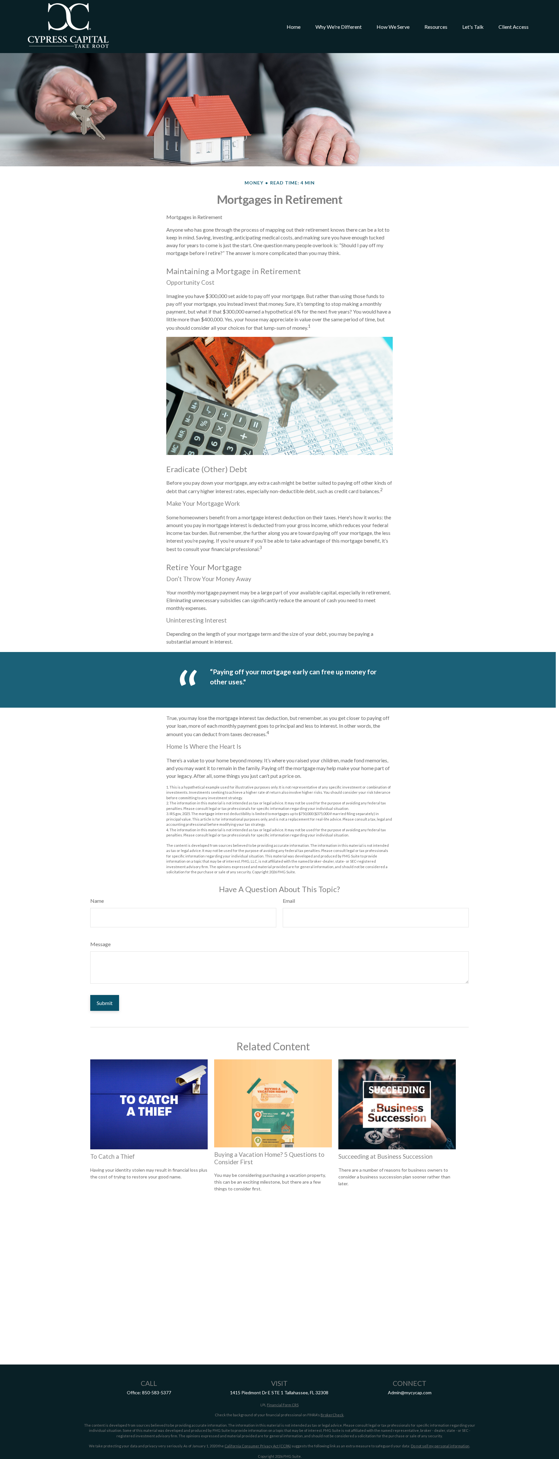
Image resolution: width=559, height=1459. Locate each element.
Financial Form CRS (283, 1405)
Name (97, 901)
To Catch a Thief (112, 1156)
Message (100, 944)
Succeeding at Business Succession (385, 1156)
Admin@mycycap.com (410, 1392)
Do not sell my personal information (440, 1446)
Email (289, 901)
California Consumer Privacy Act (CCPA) (258, 1446)
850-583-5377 (156, 1392)
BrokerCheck (332, 1415)
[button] (293, 26)
